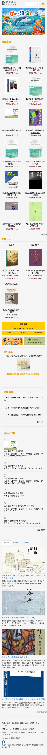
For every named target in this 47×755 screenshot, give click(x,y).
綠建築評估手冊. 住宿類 (13, 479)
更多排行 (41, 530)
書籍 (9, 332)
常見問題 (13, 732)
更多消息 (40, 422)
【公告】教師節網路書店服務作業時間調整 (21, 408)
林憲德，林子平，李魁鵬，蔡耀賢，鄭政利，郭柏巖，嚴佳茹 (23, 482)
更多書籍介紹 (42, 712)
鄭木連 (6, 496)
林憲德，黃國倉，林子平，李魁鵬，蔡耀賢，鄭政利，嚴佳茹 (23, 455)
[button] (5, 22)
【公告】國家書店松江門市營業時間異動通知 (22, 415)
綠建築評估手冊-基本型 (13, 451)
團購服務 (23, 324)
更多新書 (43, 234)
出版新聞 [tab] (16, 543)
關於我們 (5, 732)
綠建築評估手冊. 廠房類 (13, 466)
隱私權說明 (32, 732)
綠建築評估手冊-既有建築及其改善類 (19, 506)
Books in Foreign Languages (23, 328)
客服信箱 (6, 735)
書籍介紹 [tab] (6, 543)
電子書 (23, 332)
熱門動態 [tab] (26, 543)
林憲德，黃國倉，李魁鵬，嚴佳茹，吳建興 (21, 509)
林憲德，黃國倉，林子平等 (15, 468)
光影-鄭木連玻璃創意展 (13, 493)
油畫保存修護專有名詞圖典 (15, 521)
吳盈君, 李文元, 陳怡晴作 (14, 523)
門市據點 (41, 732)
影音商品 (38, 332)
